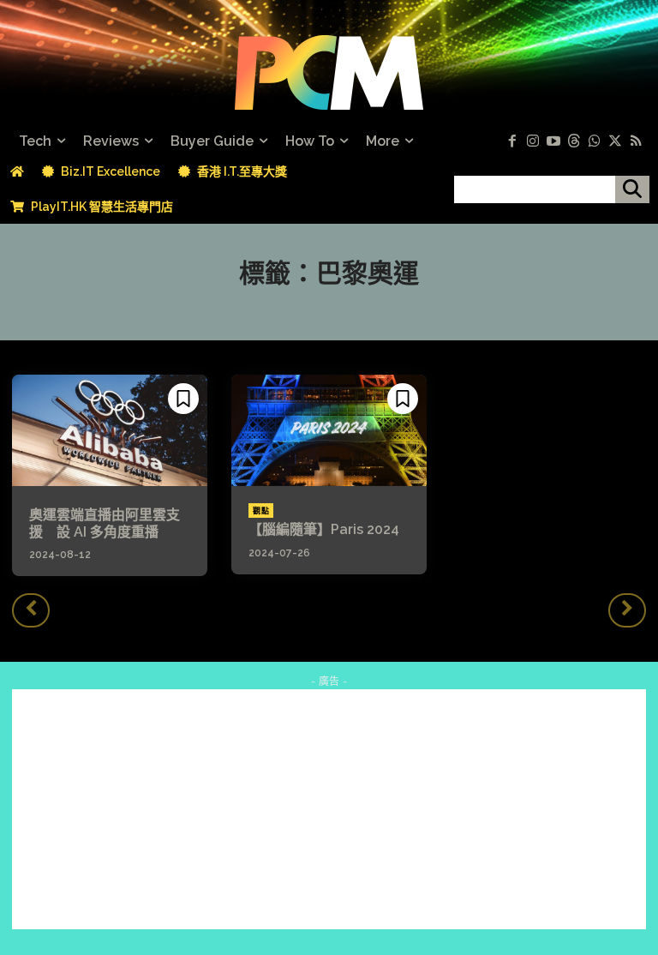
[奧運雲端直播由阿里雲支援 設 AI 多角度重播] (109, 430)
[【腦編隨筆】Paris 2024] (329, 430)
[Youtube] (553, 141)
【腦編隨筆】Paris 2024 (323, 529)
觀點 (261, 511)
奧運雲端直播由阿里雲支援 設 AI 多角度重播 (104, 523)
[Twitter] (615, 141)
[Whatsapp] (594, 141)
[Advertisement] (329, 809)
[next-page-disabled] (627, 610)
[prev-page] (31, 610)
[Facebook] (512, 141)
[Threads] (574, 141)
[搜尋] (632, 189)
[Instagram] (533, 141)
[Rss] (635, 141)
